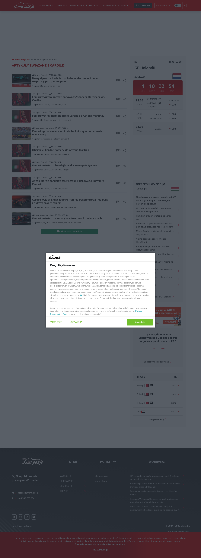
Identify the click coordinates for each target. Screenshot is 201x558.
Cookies (66, 314)
